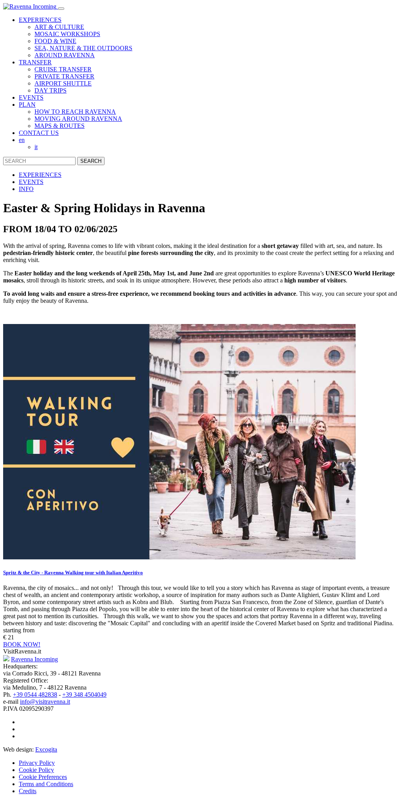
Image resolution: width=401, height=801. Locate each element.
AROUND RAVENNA (64, 55)
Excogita (46, 749)
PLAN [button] (27, 104)
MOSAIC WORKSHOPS (67, 34)
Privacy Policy (37, 762)
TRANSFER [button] (35, 62)
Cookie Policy (36, 769)
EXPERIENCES (40, 174)
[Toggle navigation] (61, 8)
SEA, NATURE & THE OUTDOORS (83, 48)
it (36, 147)
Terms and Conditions (46, 784)
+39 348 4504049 (84, 694)
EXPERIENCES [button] (40, 19)
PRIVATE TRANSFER (64, 76)
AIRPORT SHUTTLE (63, 83)
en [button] (22, 140)
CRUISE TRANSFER (63, 69)
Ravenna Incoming (34, 659)
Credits (27, 791)
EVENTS (31, 97)
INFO (26, 189)
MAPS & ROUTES (59, 125)
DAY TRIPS (50, 90)
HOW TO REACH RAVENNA (75, 111)
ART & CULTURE (59, 27)
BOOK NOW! (21, 644)
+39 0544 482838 (35, 694)
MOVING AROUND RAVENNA (78, 118)
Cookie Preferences (43, 777)
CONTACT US (39, 132)
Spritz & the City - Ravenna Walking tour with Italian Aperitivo (73, 572)
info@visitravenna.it (45, 701)
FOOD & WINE (55, 41)
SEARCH (90, 161)
